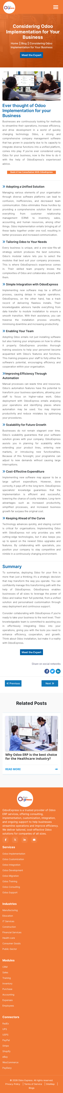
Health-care (8, 937)
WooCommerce (10, 1062)
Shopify (6, 1051)
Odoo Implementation (13, 853)
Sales (5, 972)
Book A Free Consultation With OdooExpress (31, 172)
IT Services (8, 921)
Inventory (7, 983)
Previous (15, 683)
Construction (9, 926)
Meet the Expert (31, 55)
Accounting (8, 994)
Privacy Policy (12, 1084)
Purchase (7, 989)
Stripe (5, 1045)
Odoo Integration (11, 864)
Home (14, 43)
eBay (5, 1056)
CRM (4, 966)
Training (6, 978)
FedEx (5, 1023)
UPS (4, 1029)
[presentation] (3, 722)
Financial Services (11, 932)
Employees (8, 1005)
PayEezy (7, 1067)
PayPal (6, 1040)
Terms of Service (33, 1084)
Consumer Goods (11, 943)
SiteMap (50, 1084)
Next (48, 683)
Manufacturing (10, 910)
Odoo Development (12, 870)
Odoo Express (25, 1080)
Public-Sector (9, 949)
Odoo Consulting (11, 886)
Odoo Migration (10, 875)
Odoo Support (9, 892)
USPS (5, 1034)
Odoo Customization (13, 859)
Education (7, 915)
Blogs (31, 1088)
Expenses (7, 1000)
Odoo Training (9, 881)
